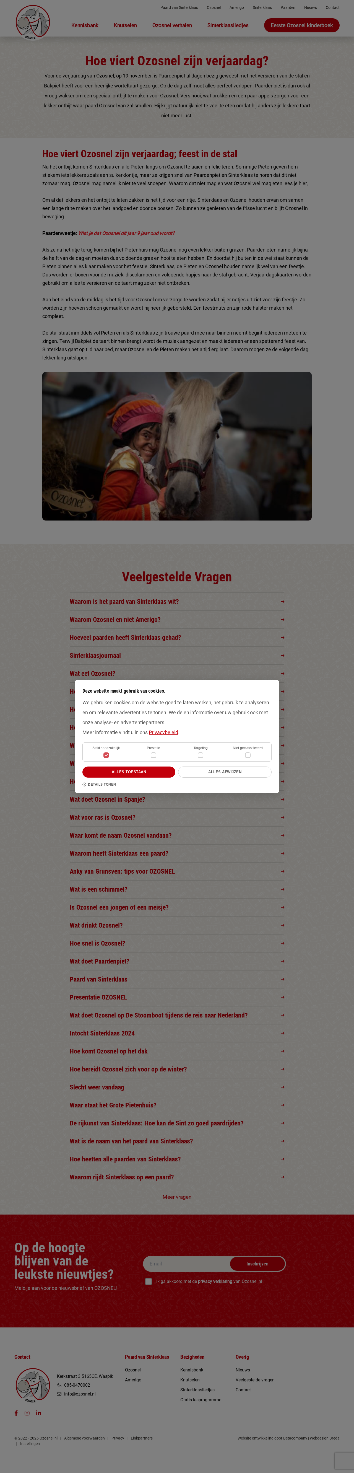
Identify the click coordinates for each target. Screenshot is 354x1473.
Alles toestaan (129, 772)
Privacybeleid (163, 732)
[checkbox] (153, 755)
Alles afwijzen (224, 772)
